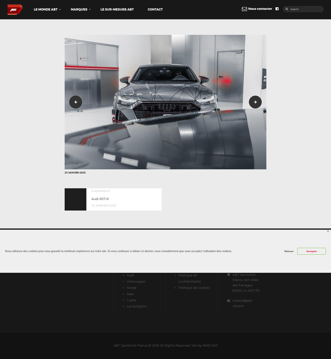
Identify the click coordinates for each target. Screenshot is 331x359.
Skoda (131, 288)
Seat (130, 294)
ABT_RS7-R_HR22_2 (74, 102)
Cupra (131, 300)
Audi (130, 275)
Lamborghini (137, 306)
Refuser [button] (289, 251)
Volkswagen (136, 281)
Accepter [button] (311, 251)
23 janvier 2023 (75, 172)
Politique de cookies (194, 288)
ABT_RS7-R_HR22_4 (260, 102)
